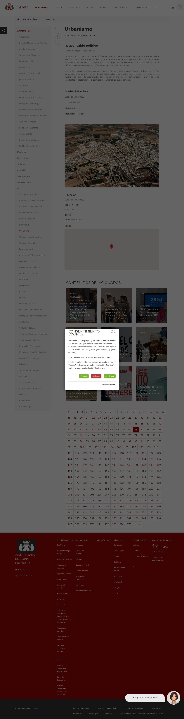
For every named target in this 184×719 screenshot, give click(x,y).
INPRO (113, 384)
